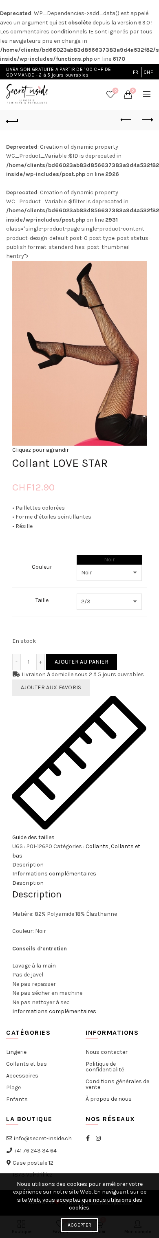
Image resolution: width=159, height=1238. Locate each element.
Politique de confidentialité (105, 1066)
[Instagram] (98, 1138)
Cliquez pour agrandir (40, 449)
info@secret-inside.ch (42, 1138)
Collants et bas (26, 1063)
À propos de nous (109, 1098)
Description (28, 864)
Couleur (42, 566)
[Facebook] (88, 1138)
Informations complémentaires (54, 873)
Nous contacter (107, 1052)
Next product (147, 120)
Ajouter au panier (81, 661)
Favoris (116, 90)
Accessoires (22, 1075)
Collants (97, 846)
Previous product (126, 120)
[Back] (12, 120)
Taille (42, 600)
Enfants (17, 1099)
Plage (13, 1087)
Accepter (79, 1225)
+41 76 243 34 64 (35, 1150)
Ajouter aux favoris (51, 687)
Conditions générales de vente (117, 1084)
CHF (148, 72)
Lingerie (16, 1052)
